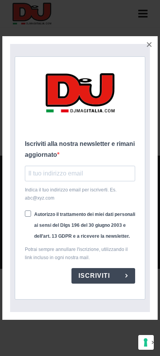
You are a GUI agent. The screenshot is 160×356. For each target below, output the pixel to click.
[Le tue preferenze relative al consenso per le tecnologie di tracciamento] (146, 342)
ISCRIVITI (95, 275)
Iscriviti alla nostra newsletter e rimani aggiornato (80, 149)
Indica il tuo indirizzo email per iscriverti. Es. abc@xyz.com (71, 194)
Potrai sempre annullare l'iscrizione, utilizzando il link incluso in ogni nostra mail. (76, 253)
